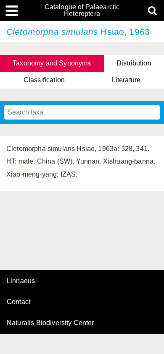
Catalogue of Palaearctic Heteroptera (82, 10)
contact (18, 301)
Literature (126, 79)
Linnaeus (21, 281)
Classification (44, 79)
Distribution (133, 63)
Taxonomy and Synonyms (52, 63)
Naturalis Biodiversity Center (50, 323)
